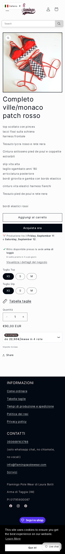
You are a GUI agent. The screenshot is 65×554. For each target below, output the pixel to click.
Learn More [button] (13, 538)
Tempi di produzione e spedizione (30, 406)
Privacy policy (17, 421)
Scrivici (12, 472)
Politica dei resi (17, 414)
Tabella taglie (20, 301)
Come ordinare (17, 391)
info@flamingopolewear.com (26, 464)
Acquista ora (32, 228)
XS (8, 276)
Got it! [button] (32, 547)
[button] (13, 6)
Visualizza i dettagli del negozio (26, 262)
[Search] (59, 23)
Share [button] (10, 355)
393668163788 (17, 441)
